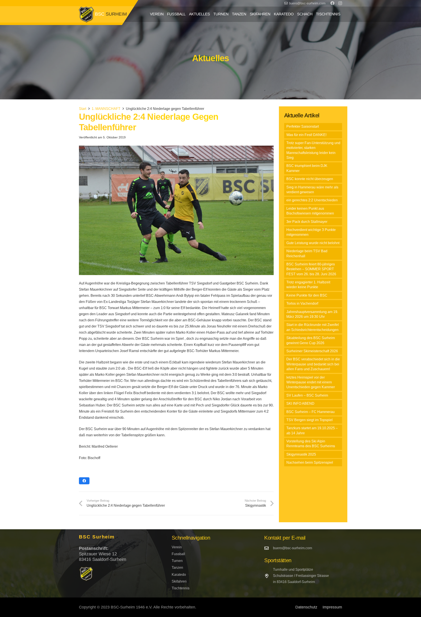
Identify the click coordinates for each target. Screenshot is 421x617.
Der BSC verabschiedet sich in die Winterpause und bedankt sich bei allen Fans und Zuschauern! (313, 364)
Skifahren (179, 581)
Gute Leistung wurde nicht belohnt (312, 243)
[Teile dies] (84, 480)
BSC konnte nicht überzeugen (309, 179)
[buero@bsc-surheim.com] (268, 548)
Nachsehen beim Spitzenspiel (309, 462)
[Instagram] (340, 3)
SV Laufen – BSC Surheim (307, 395)
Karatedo (179, 574)
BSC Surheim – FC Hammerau (310, 412)
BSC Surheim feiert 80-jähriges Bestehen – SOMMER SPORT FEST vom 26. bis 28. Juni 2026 (311, 269)
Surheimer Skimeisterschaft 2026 (312, 351)
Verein (177, 547)
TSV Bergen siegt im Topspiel (309, 420)
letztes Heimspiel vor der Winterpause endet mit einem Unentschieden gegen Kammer (310, 382)
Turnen (177, 561)
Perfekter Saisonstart (302, 126)
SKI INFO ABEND (300, 403)
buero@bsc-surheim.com (292, 548)
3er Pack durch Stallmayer (306, 222)
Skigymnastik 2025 (301, 454)
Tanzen (177, 567)
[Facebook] (332, 3)
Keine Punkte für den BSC (306, 295)
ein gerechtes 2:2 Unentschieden (312, 200)
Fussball (178, 554)
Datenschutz (306, 607)
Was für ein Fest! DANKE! (306, 135)
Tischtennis (180, 588)
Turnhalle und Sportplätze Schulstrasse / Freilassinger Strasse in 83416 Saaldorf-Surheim (301, 576)
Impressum (332, 607)
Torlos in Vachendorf (302, 303)
